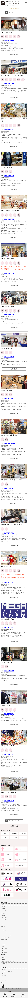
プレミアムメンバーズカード (7, 935)
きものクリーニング (5, 921)
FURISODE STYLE (5, 941)
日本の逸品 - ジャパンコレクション (8, 975)
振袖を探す (4, 944)
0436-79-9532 (9, 129)
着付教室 (3, 904)
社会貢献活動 (4, 963)
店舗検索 (23, 996)
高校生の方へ (4, 952)
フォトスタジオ (5, 917)
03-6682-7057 (9, 582)
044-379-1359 (9, 801)
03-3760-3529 (9, 671)
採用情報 (3, 959)
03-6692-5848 (9, 84)
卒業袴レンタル (5, 973)
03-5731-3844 (9, 40)
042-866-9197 (9, 357)
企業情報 (3, 957)
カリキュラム (4, 910)
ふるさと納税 (4, 980)
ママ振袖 (3, 950)
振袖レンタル (4, 946)
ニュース (3, 928)
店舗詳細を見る (14, 54)
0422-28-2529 (9, 219)
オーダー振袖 (4, 948)
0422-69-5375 (9, 273)
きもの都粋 (4, 969)
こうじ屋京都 (4, 919)
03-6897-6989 (9, 176)
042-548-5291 (9, 714)
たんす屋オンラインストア (7, 971)
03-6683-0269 (9, 315)
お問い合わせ (14, 996)
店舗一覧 (6, 5)
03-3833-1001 (9, 754)
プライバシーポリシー (6, 937)
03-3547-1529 (9, 533)
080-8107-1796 (9, 443)
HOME (2, 5)
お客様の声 (4, 930)
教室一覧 (3, 908)
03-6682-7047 (9, 488)
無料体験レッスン (5, 906)
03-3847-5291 (9, 627)
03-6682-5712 (9, 398)
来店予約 (5, 996)
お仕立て (3, 924)
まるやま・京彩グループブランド (8, 961)
